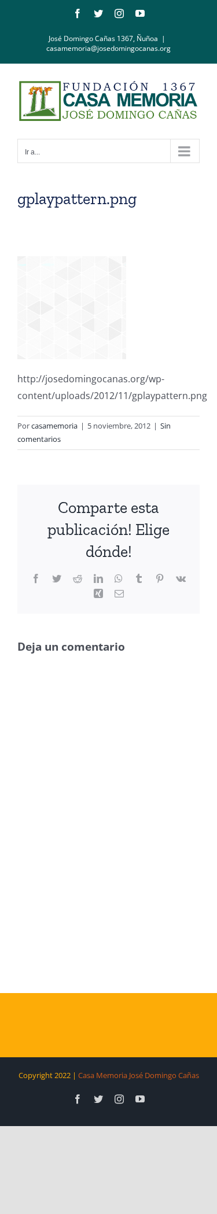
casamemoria (54, 425)
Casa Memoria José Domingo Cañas (138, 1075)
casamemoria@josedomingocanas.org (108, 48)
